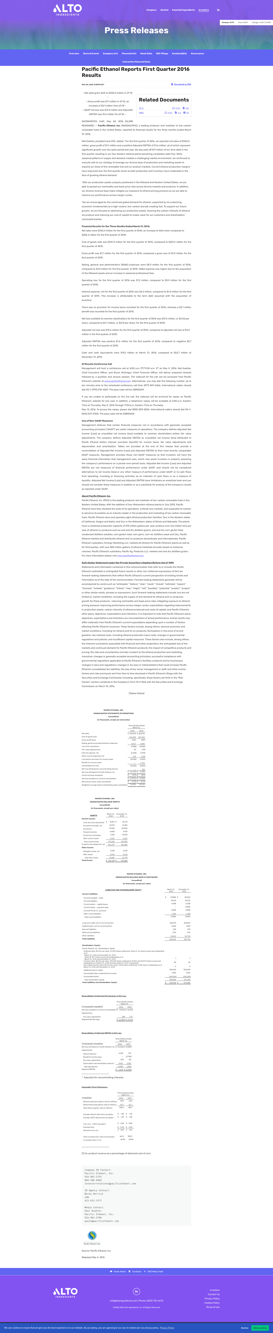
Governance (197, 53)
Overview (74, 53)
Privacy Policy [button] (167, 1328)
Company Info (110, 53)
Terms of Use (213, 1307)
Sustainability (179, 53)
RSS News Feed (155, 1271)
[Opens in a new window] (136, 1291)
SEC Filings (162, 53)
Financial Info (129, 53)
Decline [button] (244, 1328)
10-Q (141, 108)
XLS (179, 113)
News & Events (91, 53)
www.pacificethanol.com (117, 381)
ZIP (187, 113)
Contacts (136, 1271)
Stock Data (146, 53)
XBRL (141, 113)
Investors (215, 1290)
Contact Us (214, 1294)
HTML (178, 108)
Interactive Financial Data (136, 61)
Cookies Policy (212, 1302)
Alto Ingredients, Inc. (133, 1307)
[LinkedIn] (217, 10)
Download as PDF (182, 84)
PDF (187, 108)
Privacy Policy (212, 1298)
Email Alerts (120, 1271)
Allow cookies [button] (260, 1328)
